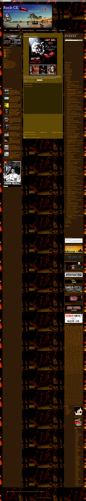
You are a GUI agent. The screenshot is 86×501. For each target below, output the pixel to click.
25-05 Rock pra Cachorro (71, 130)
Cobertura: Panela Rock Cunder (72, 176)
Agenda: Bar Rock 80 (12, 132)
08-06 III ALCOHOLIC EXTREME (72, 203)
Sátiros (77, 480)
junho (68, 78)
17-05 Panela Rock (70, 155)
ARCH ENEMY (73, 374)
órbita (67, 341)
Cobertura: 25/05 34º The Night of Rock (73, 113)
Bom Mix (81, 349)
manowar (76, 352)
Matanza (66, 345)
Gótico (66, 370)
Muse (80, 364)
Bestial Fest (66, 376)
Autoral (69, 328)
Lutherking (77, 456)
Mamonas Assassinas (68, 352)
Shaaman (73, 402)
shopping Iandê (67, 386)
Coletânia (66, 338)
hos (75, 404)
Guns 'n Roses (78, 351)
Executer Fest (80, 394)
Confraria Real (79, 391)
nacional (67, 327)
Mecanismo (77, 459)
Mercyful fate (76, 364)
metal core (78, 404)
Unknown (7, 53)
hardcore (68, 333)
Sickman (77, 474)
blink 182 (80, 384)
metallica (79, 338)
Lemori (77, 453)
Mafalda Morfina (78, 457)
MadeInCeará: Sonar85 (71, 177)
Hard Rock (73, 339)
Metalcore (75, 360)
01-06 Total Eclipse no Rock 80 (72, 99)
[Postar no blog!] (38, 80)
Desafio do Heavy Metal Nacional (71, 393)
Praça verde (78, 401)
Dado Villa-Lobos (80, 392)
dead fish (66, 358)
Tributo (36, 81)
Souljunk (77, 476)
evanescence (71, 373)
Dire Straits (79, 393)
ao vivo (70, 403)
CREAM (78, 376)
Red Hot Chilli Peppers (73, 343)
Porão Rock (69, 401)
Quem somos (62, 30)
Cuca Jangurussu (67, 392)
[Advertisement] (43, 122)
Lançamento (73, 327)
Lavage (77, 452)
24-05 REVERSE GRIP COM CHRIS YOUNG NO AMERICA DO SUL (74, 141)
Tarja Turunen (67, 384)
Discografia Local (69, 410)
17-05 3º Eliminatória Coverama (72, 172)
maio (68, 80)
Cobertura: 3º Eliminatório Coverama (73, 148)
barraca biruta (74, 403)
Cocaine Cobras (78, 435)
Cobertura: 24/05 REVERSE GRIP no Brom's (74, 114)
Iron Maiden (79, 333)
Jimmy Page (80, 396)
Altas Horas (72, 353)
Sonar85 (77, 475)
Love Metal (71, 371)
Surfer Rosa (78, 478)
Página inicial (43, 132)
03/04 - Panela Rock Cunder (71, 218)
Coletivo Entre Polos (73, 391)
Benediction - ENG (78, 375)
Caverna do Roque (79, 345)
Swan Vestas (78, 479)
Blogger (48, 497)
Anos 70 (79, 386)
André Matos (79, 374)
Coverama (66, 337)
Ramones (77, 365)
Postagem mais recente (29, 132)
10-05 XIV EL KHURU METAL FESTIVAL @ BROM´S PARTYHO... (74, 193)
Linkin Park (77, 370)
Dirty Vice (77, 437)
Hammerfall (79, 356)
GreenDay (76, 380)
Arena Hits (79, 341)
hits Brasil (66, 385)
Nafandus (77, 461)
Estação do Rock (75, 394)
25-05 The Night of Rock (71, 132)
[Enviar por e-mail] (37, 80)
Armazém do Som (67, 375)
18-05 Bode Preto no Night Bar (72, 163)
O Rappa (76, 400)
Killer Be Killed (77, 397)
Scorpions (77, 342)
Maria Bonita (32, 81)
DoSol (71, 394)
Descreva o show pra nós (27, 30)
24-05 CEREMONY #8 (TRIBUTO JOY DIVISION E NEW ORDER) (73, 137)
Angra (72, 340)
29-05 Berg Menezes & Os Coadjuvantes (74, 106)
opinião (71, 349)
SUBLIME (69, 402)
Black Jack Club (76, 330)
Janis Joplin (67, 360)
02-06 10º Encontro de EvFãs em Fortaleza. (74, 91)
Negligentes (78, 462)
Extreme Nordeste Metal (73, 395)
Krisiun (66, 357)
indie (76, 373)
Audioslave (76, 358)
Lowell (77, 454)
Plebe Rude (67, 382)
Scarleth (77, 471)
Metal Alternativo (77, 381)
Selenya (77, 472)
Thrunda (77, 485)
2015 (67, 65)
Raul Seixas (79, 336)
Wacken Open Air (78, 402)
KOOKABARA (71, 381)
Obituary (81, 381)
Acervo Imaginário (72, 334)
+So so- (77, 430)
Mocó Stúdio (80, 360)
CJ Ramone (79, 368)
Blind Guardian (75, 349)
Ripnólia (77, 467)
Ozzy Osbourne (73, 361)
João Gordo (66, 397)
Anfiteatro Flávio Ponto (73, 386)
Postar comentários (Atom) (31, 134)
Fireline (77, 448)
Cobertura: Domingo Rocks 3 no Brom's (73, 145)
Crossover (74, 355)
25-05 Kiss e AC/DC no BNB (71, 127)
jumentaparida (71, 385)
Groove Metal (73, 396)
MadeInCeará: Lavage (70, 146)
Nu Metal (66, 400)
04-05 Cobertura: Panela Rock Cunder (73, 211)
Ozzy (78, 371)
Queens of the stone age (78, 382)
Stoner (80, 357)
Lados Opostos (78, 450)
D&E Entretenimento (74, 392)
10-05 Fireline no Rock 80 (71, 198)
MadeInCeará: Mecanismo (71, 111)
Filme (65, 396)
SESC (72, 366)
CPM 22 (75, 376)
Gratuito (76, 328)
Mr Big (75, 371)
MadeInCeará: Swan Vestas (71, 153)
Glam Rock (71, 380)
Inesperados (78, 449)
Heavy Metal (78, 335)
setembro (68, 74)
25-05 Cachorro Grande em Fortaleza (73, 129)
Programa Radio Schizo (13, 103)
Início (5, 30)
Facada (77, 443)
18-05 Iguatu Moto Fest (71, 158)
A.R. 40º (77, 432)
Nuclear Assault (71, 400)
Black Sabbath (78, 337)
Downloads (54, 30)
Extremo (68, 344)
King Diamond (71, 370)
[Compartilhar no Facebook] (40, 80)
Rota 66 (76, 340)
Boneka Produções (69, 390)
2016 (67, 64)
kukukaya (76, 385)
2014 (67, 67)
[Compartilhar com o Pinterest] (41, 80)
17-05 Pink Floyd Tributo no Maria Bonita (74, 167)
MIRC (72, 335)
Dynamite (77, 439)
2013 (67, 68)
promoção (80, 385)
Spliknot (69, 372)
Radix (76, 466)
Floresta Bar (69, 396)
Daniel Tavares (8, 52)
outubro (68, 72)
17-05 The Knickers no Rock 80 (72, 170)
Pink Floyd (73, 333)
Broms (72, 342)
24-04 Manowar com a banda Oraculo (73, 133)
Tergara (77, 483)
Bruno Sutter (71, 376)
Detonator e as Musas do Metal (76, 363)
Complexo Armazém (68, 355)
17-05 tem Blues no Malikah (71, 169)
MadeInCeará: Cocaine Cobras (72, 208)
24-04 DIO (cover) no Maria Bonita (72, 135)
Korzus (71, 360)
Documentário (79, 359)
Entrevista (66, 335)
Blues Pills (74, 368)
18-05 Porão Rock (70, 164)
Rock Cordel (67, 340)
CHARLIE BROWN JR (78, 353)
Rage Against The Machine (69, 365)
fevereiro (68, 222)
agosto (68, 75)
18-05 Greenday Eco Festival (72, 166)
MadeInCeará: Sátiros (70, 117)
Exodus (81, 348)
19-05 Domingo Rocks (70, 156)
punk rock (80, 340)
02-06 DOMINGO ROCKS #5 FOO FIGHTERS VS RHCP (72, 90)
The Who (71, 384)
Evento (66, 334)
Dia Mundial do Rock (68, 364)
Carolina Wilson (8, 50)
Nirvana (66, 348)
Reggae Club (67, 383)
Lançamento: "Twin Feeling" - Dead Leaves (74, 206)
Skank (80, 383)
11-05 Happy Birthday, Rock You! (72, 191)
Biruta (80, 358)
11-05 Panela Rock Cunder (71, 187)
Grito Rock (80, 343)
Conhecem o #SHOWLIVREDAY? (15, 96)
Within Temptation (70, 367)
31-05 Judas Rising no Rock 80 (72, 101)
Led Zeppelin (72, 338)
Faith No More (80, 395)
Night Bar (79, 339)
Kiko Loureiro (71, 397)
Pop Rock (71, 382)
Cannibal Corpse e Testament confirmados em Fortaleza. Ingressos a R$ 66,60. (14, 110)
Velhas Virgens (76, 384)
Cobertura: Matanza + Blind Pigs (72, 212)
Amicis (72, 347)
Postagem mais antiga (57, 132)
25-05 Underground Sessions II (72, 126)
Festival (80, 327)
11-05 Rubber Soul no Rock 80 (72, 202)
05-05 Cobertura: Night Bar (71, 209)
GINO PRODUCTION (76, 344)
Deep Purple (68, 350)
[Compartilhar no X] (39, 80)
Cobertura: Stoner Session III (72, 179)
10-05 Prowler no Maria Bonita (72, 205)
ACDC (72, 337)
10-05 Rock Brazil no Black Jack (72, 196)
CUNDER (79, 334)
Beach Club (73, 336)
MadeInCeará (74, 332)
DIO (28, 81)
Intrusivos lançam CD (13, 90)
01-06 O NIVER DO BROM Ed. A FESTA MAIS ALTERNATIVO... (74, 94)
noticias (67, 326)
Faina (76, 444)
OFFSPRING (68, 361)
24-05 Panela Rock (70, 119)
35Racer (77, 431)
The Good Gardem (75, 372)
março (68, 221)
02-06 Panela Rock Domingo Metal (73, 85)
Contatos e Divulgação (14, 30)
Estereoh (77, 440)
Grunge (67, 349)
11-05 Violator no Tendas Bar (72, 182)
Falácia (77, 445)
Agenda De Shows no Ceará (42, 30)
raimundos (66, 347)
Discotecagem (67, 394)
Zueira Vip (66, 403)
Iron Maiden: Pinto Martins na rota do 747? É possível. (15, 153)
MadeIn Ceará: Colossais (71, 183)
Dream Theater (73, 356)
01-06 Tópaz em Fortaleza (71, 98)
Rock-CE (10, 7)
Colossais (77, 436)
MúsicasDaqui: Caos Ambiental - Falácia (74, 116)
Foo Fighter (72, 351)
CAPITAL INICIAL (73, 359)
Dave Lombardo (67, 363)
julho (68, 77)
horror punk (72, 404)
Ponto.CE (76, 357)
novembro (69, 71)
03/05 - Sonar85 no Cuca (71, 214)
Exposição (67, 395)
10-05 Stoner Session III (71, 195)
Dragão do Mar (72, 341)
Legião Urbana (78, 347)
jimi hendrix (77, 367)
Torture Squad (72, 345)
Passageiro (77, 463)
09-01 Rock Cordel (12, 145)
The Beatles (67, 336)
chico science (67, 404)
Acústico (71, 358)
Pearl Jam (71, 348)
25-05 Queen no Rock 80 (71, 124)
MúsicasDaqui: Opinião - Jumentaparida (73, 180)
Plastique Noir (78, 465)
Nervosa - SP (71, 357)
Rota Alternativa (72, 383)
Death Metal (67, 339)
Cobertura (67, 332)
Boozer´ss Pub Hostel (76, 390)
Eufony (77, 441)
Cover (81, 332)
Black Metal (67, 359)
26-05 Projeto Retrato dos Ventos (72, 120)
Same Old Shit (78, 470)
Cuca (78, 355)
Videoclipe (67, 330)
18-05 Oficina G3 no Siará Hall (72, 149)
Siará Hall (77, 383)
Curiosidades (76, 348)
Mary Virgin (77, 458)
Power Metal (73, 401)
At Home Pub (67, 342)
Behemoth (73, 375)
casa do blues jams (79, 403)
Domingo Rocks (75, 350)
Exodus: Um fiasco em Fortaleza (14, 117)
